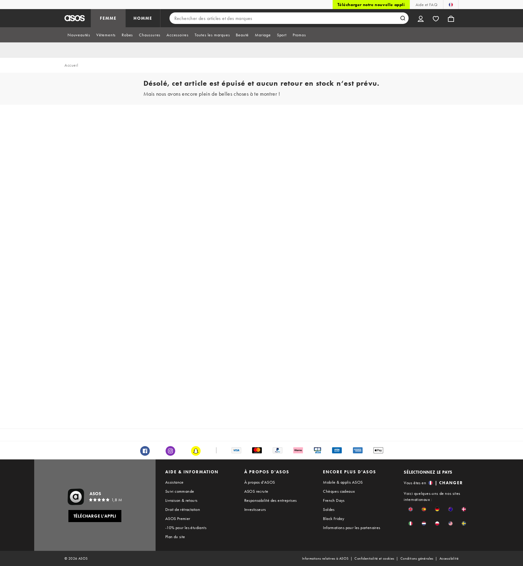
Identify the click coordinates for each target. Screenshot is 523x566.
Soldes (328, 509)
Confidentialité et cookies (374, 558)
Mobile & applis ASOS (343, 482)
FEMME (108, 18)
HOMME (142, 18)
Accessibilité (449, 558)
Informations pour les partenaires (351, 527)
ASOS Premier (177, 518)
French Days (333, 500)
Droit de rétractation (182, 509)
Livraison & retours (181, 500)
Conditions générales (416, 558)
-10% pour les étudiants (185, 527)
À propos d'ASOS (259, 482)
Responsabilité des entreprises (270, 500)
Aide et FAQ (426, 4)
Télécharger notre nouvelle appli (371, 4)
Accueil (71, 65)
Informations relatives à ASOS (325, 558)
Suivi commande (179, 491)
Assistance (174, 482)
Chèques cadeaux (339, 491)
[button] (410, 509)
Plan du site (175, 536)
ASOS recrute (256, 491)
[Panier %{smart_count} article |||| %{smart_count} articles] (451, 18)
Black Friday (333, 518)
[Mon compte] (420, 18)
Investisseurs (255, 509)
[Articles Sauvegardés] (435, 18)
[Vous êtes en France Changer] (450, 4)
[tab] (78, 34)
